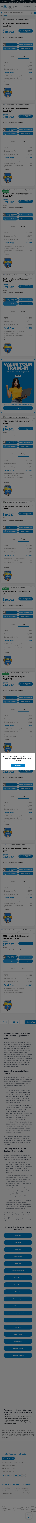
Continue (18, 765)
